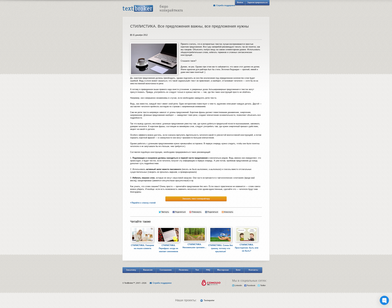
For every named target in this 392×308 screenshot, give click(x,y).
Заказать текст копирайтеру (196, 198)
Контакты (253, 270)
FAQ (208, 270)
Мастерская (223, 270)
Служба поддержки (225, 5)
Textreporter (209, 300)
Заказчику (131, 270)
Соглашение (166, 270)
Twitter (263, 285)
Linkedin (238, 285)
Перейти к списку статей (143, 203)
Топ (197, 270)
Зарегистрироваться (257, 2)
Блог (238, 270)
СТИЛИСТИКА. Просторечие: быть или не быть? (246, 248)
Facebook (251, 285)
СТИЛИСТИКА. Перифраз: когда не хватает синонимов (168, 248)
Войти (240, 2)
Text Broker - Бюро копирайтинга (153, 8)
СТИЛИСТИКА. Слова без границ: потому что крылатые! (220, 248)
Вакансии (148, 270)
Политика (183, 270)
